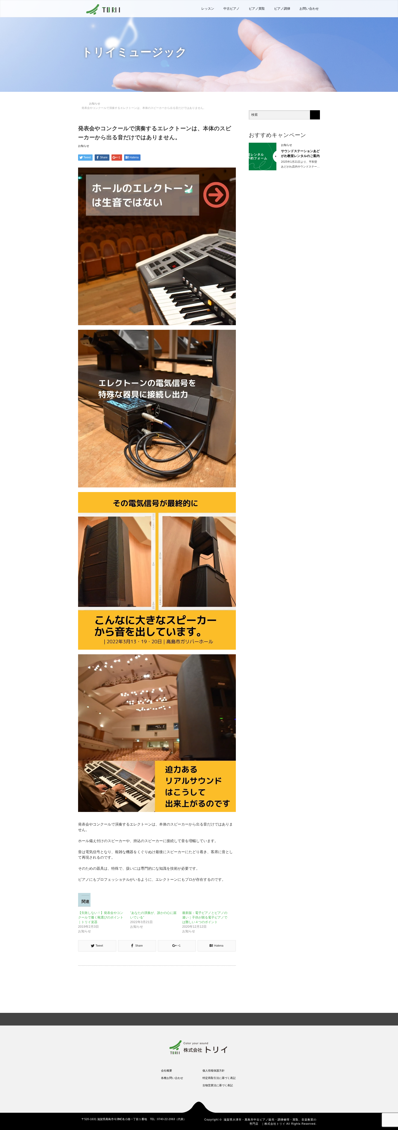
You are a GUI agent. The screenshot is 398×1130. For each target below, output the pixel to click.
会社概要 (166, 1070)
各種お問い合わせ (172, 1078)
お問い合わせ (309, 8)
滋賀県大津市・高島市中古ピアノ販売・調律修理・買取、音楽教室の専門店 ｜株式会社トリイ (270, 1121)
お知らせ (83, 146)
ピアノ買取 (257, 8)
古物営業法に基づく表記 (217, 1085)
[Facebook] (289, 1018)
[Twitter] (297, 1018)
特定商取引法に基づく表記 (219, 1078)
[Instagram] (305, 1018)
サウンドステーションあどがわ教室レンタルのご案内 (300, 153)
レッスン (207, 8)
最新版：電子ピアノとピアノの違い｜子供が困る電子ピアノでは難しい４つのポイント (204, 917)
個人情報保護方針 (213, 1070)
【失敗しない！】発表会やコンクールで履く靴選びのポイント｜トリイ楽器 (100, 917)
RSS (313, 1018)
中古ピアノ (231, 8)
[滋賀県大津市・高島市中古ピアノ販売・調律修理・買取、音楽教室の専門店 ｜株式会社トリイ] (103, 9)
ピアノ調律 (282, 8)
